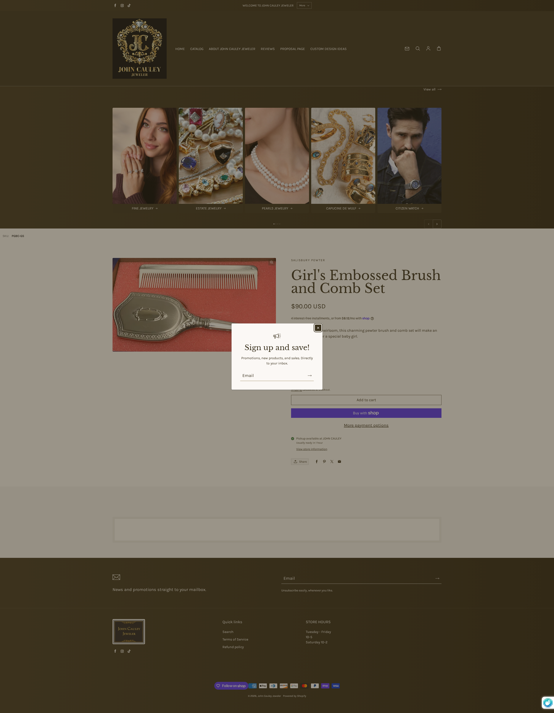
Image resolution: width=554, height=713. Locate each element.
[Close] (318, 327)
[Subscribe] (310, 375)
